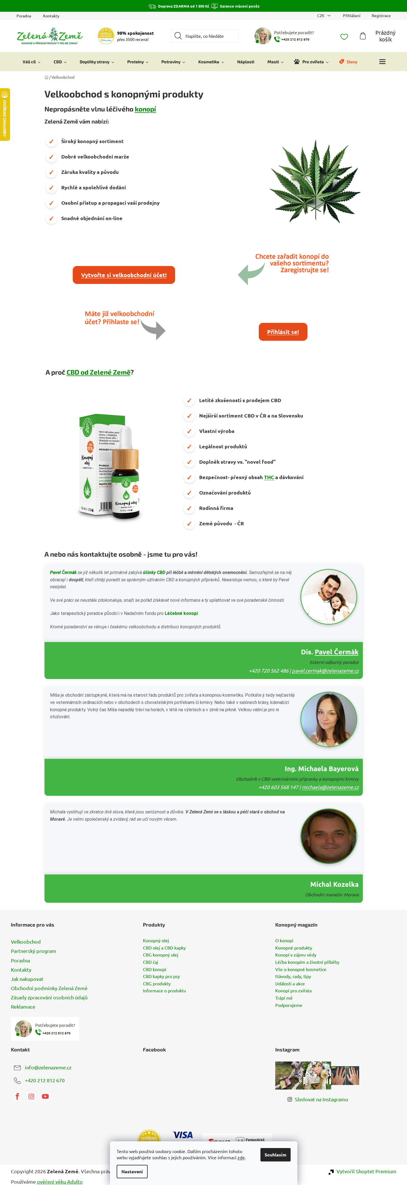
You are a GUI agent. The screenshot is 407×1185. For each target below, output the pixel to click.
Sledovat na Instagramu (321, 1099)
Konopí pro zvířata (293, 990)
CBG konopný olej (160, 954)
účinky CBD (154, 572)
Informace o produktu (164, 990)
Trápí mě (284, 997)
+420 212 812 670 (45, 1080)
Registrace (381, 15)
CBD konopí (154, 969)
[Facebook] (17, 1096)
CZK (321, 15)
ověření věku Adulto (60, 1181)
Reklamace (23, 1006)
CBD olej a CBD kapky (164, 947)
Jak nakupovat (27, 979)
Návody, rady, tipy (293, 976)
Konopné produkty (293, 947)
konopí (145, 109)
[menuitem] (31, 61)
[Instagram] (31, 1096)
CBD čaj (150, 962)
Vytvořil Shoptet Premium (366, 1171)
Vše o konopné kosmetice (300, 969)
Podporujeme (288, 1005)
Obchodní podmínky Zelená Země (49, 988)
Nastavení (132, 1171)
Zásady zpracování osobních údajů (49, 997)
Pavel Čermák (63, 572)
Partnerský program (33, 951)
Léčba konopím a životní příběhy (307, 962)
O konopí (284, 940)
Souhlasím (275, 1155)
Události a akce (290, 983)
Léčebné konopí (181, 613)
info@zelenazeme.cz (48, 1067)
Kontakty (51, 15)
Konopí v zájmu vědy (295, 954)
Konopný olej (156, 940)
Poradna (24, 15)
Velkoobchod (26, 941)
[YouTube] (45, 1096)
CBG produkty (157, 983)
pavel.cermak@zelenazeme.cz (325, 670)
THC (269, 477)
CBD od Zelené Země (98, 372)
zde (241, 1157)
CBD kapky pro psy (161, 976)
